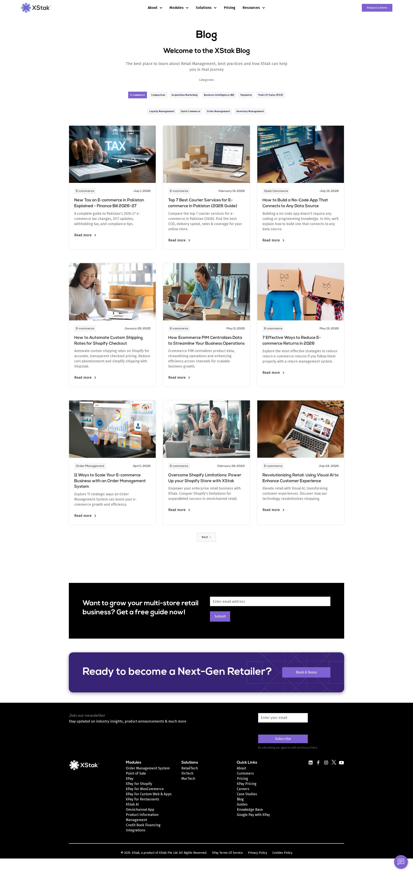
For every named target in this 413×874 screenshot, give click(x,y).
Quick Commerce (190, 111)
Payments (246, 95)
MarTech (188, 779)
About (241, 768)
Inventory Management (250, 111)
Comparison (158, 95)
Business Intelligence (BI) (219, 95)
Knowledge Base (250, 810)
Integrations (135, 830)
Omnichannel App (140, 810)
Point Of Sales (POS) (270, 95)
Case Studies (247, 794)
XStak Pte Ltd (168, 853)
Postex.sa (244, 820)
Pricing (229, 8)
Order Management (218, 111)
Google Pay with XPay (253, 815)
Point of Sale (136, 773)
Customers (245, 773)
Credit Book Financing (143, 825)
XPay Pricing (246, 784)
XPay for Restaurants (142, 799)
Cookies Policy (282, 853)
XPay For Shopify (139, 784)
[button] (155, 7)
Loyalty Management (161, 111)
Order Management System (148, 768)
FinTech (187, 773)
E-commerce (137, 95)
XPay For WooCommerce (145, 789)
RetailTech (189, 768)
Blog (240, 799)
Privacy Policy (257, 853)
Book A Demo (306, 672)
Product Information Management (142, 817)
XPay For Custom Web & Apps (149, 794)
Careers (243, 789)
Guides (242, 804)
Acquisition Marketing (184, 95)
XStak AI (132, 804)
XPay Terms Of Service (227, 853)
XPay (129, 779)
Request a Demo (377, 7)
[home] (51, 8)
